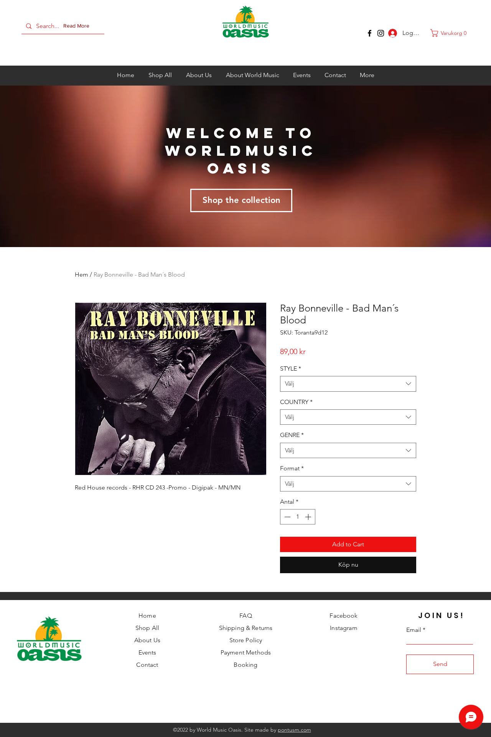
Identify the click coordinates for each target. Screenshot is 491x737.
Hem (81, 274)
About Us (147, 640)
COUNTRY (296, 402)
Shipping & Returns (246, 627)
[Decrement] (286, 516)
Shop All (147, 627)
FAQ (245, 615)
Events (147, 652)
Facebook (344, 615)
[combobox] (348, 383)
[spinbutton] (297, 516)
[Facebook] (369, 33)
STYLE (290, 368)
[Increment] (308, 516)
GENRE (292, 435)
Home (147, 615)
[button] (77, 26)
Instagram (343, 627)
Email (413, 630)
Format (292, 468)
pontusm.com (294, 729)
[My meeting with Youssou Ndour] (380, 33)
